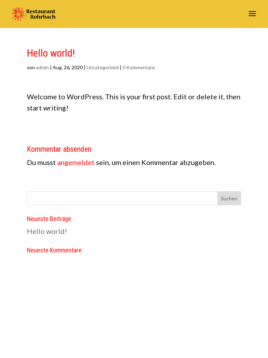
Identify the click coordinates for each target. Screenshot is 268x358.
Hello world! (47, 231)
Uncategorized (103, 67)
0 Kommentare (138, 67)
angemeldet (76, 162)
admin (42, 67)
